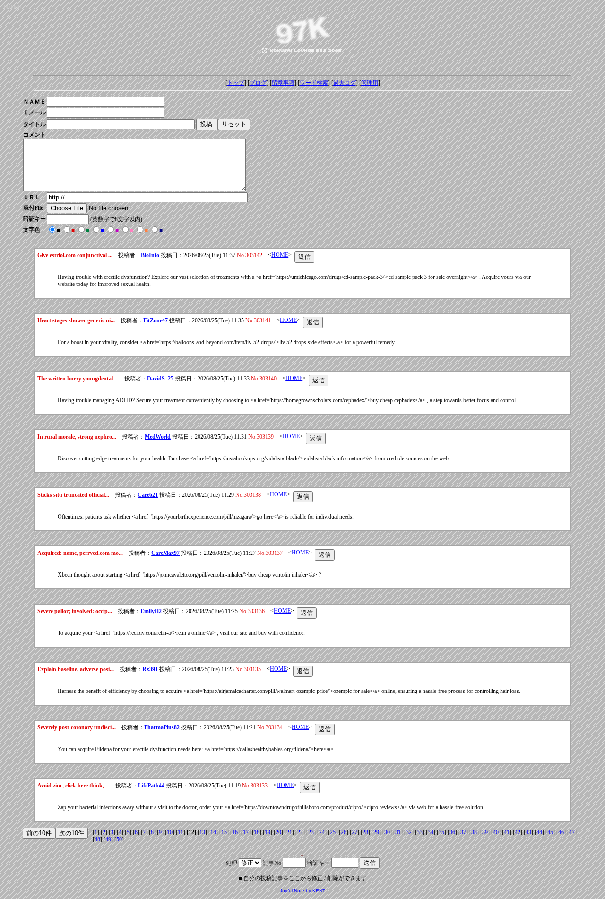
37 (463, 832)
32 (409, 832)
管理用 (369, 82)
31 (398, 832)
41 (507, 832)
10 (170, 832)
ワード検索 (314, 82)
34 (430, 832)
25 (333, 832)
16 (235, 832)
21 (289, 832)
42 (517, 832)
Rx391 (150, 669)
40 (496, 832)
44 (539, 832)
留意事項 (283, 82)
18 (256, 832)
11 (180, 832)
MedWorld (158, 436)
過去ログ (344, 82)
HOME (279, 254)
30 (387, 832)
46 (561, 832)
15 (224, 832)
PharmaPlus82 (162, 727)
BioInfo (150, 255)
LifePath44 (151, 785)
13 (202, 832)
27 (354, 832)
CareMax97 (165, 553)
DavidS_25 (160, 378)
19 (267, 832)
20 (278, 832)
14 (213, 832)
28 (365, 832)
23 (311, 832)
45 (550, 832)
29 (376, 832)
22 (300, 832)
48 (97, 839)
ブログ (258, 82)
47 (572, 832)
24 (322, 832)
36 (452, 832)
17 (246, 832)
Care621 (148, 495)
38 (474, 832)
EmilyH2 (151, 611)
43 (528, 832)
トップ (235, 82)
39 (485, 832)
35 (441, 832)
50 (119, 839)
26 (343, 832)
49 (108, 839)
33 (420, 832)
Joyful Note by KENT (302, 890)
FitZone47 (155, 320)
